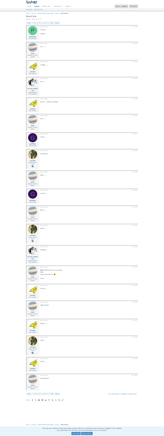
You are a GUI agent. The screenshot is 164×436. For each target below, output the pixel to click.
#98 (136, 337)
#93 (136, 246)
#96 (136, 302)
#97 (136, 320)
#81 (136, 26)
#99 (136, 358)
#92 (136, 225)
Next (56, 23)
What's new (46, 6)
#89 (136, 172)
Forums (36, 6)
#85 (136, 98)
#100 (135, 375)
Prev (29, 23)
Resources (57, 6)
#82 (136, 43)
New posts (29, 9)
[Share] (133, 27)
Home (29, 6)
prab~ (29, 19)
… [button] (48, 23)
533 (52, 23)
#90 (136, 190)
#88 (136, 150)
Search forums (38, 9)
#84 (136, 78)
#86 (136, 115)
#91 (136, 207)
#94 (136, 267)
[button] (51, 6)
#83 (136, 61)
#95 (136, 285)
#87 (136, 134)
